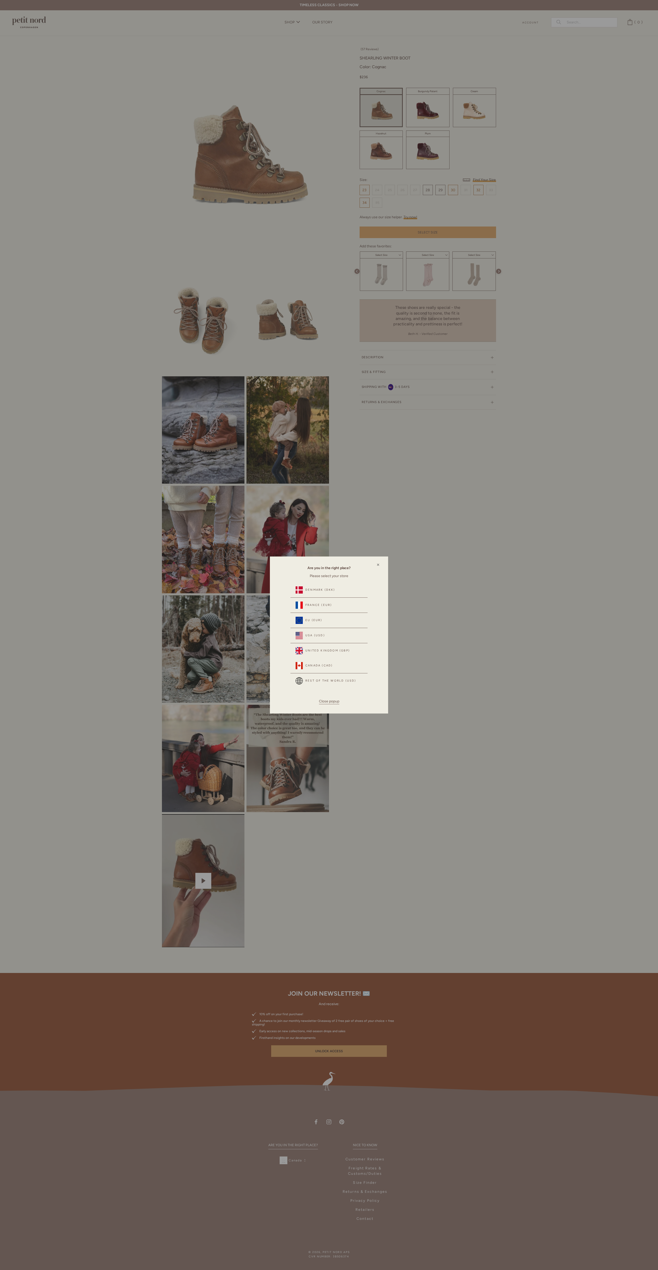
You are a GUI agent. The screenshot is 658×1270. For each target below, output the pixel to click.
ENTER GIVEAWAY (592, 1247)
